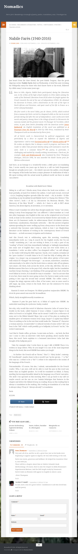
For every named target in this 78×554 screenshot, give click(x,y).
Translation (14, 27)
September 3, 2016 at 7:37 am (39, 482)
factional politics (41, 142)
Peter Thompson (21, 450)
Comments (17, 445)
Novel (40, 25)
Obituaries (48, 25)
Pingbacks (32, 445)
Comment (14, 502)
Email (42, 515)
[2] (67, 141)
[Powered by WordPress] (11, 549)
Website (13, 522)
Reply (17, 478)
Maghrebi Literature (26, 25)
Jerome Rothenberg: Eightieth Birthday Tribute (16, 428)
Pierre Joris (15, 43)
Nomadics (13, 6)
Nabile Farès (17, 415)
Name (13, 515)
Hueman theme (28, 550)
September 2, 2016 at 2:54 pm (38, 450)
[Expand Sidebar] (3, 25)
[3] (43, 149)
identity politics (58, 142)
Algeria (12, 25)
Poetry (57, 25)
